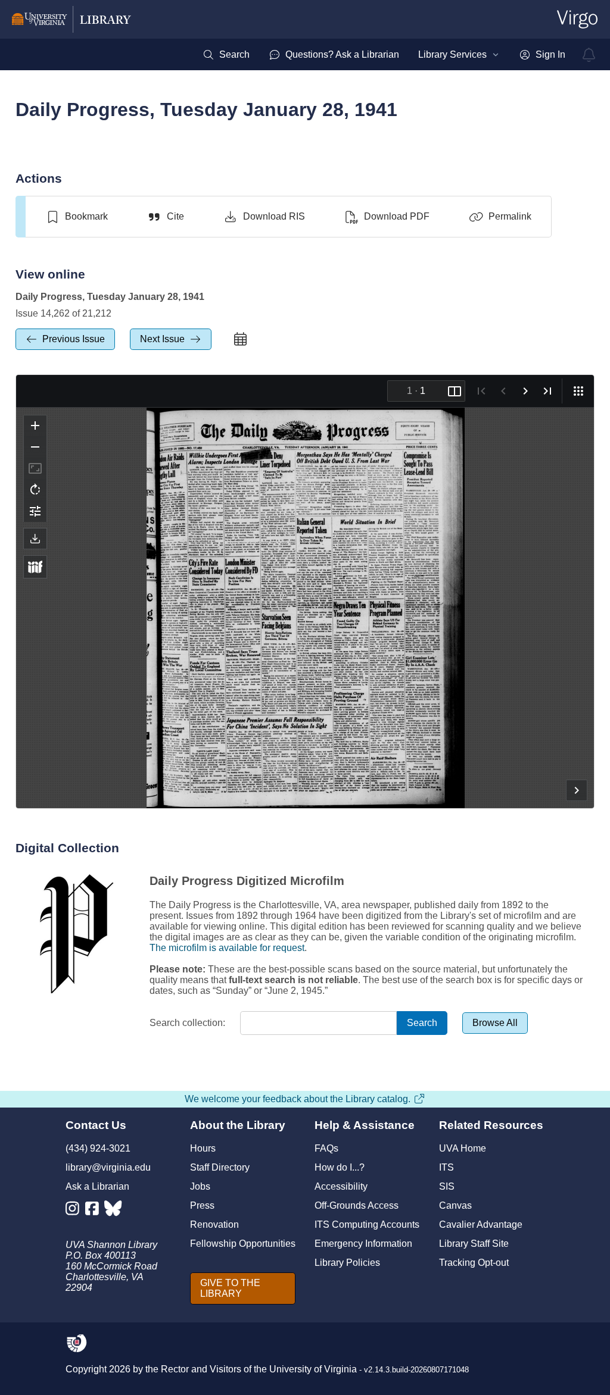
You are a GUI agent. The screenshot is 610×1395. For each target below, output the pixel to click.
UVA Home (462, 1148)
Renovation (214, 1224)
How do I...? (340, 1167)
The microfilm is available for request (227, 948)
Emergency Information (363, 1243)
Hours (203, 1148)
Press (202, 1205)
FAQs (326, 1148)
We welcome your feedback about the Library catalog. (297, 1099)
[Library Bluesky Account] (114, 1211)
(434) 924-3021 (98, 1148)
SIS (447, 1186)
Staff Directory (220, 1167)
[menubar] (383, 54)
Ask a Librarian (97, 1186)
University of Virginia (313, 1369)
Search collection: (187, 1023)
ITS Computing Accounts (367, 1224)
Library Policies (347, 1263)
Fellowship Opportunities (242, 1243)
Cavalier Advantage (480, 1224)
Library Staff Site (474, 1243)
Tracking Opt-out (474, 1263)
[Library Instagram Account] (75, 1211)
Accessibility (341, 1186)
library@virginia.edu (108, 1167)
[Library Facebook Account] (95, 1211)
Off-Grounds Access (357, 1205)
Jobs (200, 1186)
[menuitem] (226, 54)
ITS (446, 1167)
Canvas (455, 1205)
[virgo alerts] (589, 55)
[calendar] (240, 339)
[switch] (76, 216)
